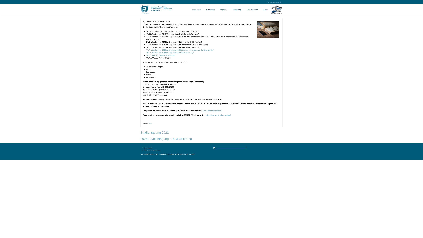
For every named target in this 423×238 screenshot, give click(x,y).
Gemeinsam (196, 10)
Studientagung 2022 (154, 132)
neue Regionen (252, 10)
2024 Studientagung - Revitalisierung (166, 138)
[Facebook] (141, 2)
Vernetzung (237, 10)
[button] (145, 120)
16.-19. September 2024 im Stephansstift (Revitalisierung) (170, 52)
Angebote (223, 10)
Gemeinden (210, 10)
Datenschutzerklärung (152, 150)
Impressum (148, 148)
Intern (265, 10)
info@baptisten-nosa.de (273, 2)
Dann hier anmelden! (212, 111)
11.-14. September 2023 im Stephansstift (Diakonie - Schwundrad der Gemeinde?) (180, 50)
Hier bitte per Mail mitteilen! (218, 115)
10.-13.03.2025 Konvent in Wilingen (160, 55)
